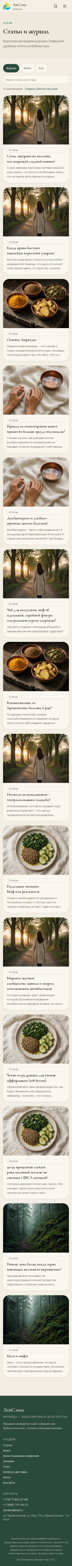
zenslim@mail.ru (13, 1510)
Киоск (7, 1477)
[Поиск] (55, 6)
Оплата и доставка (15, 1472)
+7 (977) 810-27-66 (15, 1499)
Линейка (8, 1461)
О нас (6, 1466)
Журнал (11, 68)
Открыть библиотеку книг (41, 89)
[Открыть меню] (64, 6)
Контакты (9, 1482)
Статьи (7, 1445)
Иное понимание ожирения (21, 1456)
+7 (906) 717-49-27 (15, 1505)
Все (41, 68)
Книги (27, 68)
